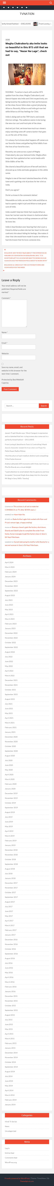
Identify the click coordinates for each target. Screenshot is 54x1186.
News (8, 39)
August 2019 (10, 812)
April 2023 (9, 614)
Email (4, 343)
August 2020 (10, 756)
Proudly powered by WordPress (17, 1178)
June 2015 (9, 1024)
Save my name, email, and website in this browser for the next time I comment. (14, 370)
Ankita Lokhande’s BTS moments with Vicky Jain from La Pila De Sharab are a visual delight (27, 465)
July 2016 (8, 963)
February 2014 (10, 1100)
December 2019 (11, 793)
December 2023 (11, 581)
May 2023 (9, 609)
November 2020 (11, 741)
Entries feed (9, 1153)
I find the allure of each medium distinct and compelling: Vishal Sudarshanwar (26, 457)
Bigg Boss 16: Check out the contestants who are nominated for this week (24, 266)
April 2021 (9, 718)
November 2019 (11, 798)
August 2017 (10, 902)
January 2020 (10, 789)
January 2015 (10, 1048)
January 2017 (10, 935)
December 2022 (11, 633)
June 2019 (9, 822)
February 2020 (10, 784)
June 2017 (9, 911)
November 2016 (11, 944)
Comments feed (11, 1158)
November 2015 (11, 1001)
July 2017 (8, 906)
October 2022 (10, 642)
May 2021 (9, 713)
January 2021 (10, 732)
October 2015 (10, 1005)
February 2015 (10, 1043)
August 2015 (10, 1015)
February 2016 (10, 987)
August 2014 (10, 1071)
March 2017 (9, 925)
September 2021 (11, 694)
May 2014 (9, 1086)
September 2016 (11, 954)
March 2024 (9, 567)
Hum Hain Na (19, 514)
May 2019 (9, 826)
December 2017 (11, 883)
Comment (6, 298)
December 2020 (11, 737)
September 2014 (11, 1067)
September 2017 (11, 897)
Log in (7, 1148)
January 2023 (10, 628)
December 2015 (11, 996)
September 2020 (11, 751)
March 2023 (9, 619)
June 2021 (9, 708)
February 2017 (10, 930)
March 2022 (9, 675)
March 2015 (9, 1038)
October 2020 (10, 746)
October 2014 (10, 1062)
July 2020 (8, 760)
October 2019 (10, 803)
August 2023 (10, 595)
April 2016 (9, 977)
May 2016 (9, 972)
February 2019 (10, 840)
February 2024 (10, 572)
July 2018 (8, 873)
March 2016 (9, 982)
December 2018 (11, 850)
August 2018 (10, 869)
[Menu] (4, 2)
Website (5, 353)
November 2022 (11, 638)
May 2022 (9, 666)
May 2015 (9, 1029)
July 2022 (8, 657)
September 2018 (11, 864)
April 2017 (9, 921)
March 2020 (9, 779)
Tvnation (27, 13)
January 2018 (10, 878)
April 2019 (9, 831)
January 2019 (10, 845)
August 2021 (10, 699)
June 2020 (9, 765)
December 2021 (11, 680)
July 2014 (8, 1076)
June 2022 (9, 661)
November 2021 (11, 685)
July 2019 (8, 817)
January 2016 (10, 991)
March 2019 (9, 836)
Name (5, 332)
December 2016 (11, 939)
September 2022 (11, 647)
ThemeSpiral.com (27, 1181)
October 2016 (10, 949)
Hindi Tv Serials (11, 1122)
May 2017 (9, 916)
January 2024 (10, 576)
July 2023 (8, 600)
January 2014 (10, 1104)
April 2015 (9, 1034)
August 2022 (10, 652)
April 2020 (9, 774)
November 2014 (11, 1057)
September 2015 (11, 1010)
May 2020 (9, 770)
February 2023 (10, 624)
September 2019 (11, 807)
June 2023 (9, 605)
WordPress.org (11, 1162)
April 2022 (9, 671)
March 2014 (9, 1095)
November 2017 (11, 888)
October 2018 (10, 859)
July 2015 (8, 1020)
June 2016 (9, 968)
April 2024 (9, 562)
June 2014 (9, 1081)
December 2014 (11, 1053)
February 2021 (10, 727)
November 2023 (11, 586)
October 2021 (10, 690)
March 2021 (9, 723)
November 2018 (11, 855)
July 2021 (8, 704)
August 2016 (10, 958)
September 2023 (11, 591)
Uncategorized (10, 1131)
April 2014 (9, 1090)
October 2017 (10, 892)
